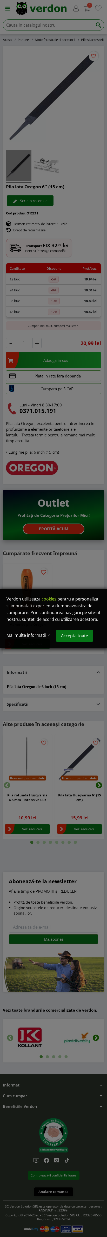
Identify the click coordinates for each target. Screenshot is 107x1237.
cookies (49, 599)
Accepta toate (74, 636)
